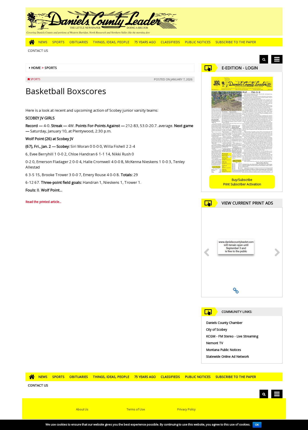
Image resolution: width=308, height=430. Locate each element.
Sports (58, 42)
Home (36, 68)
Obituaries (78, 42)
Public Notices (198, 42)
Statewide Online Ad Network (227, 356)
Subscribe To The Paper (236, 42)
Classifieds (170, 42)
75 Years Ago (145, 42)
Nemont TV (214, 343)
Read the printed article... (43, 202)
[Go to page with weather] (249, 21)
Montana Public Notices (223, 350)
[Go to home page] (30, 42)
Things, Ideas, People (111, 42)
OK (257, 424)
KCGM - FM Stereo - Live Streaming (232, 336)
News (42, 42)
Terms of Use (136, 409)
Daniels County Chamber (224, 323)
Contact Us (38, 50)
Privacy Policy (186, 409)
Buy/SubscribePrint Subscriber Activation (242, 181)
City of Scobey (216, 329)
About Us (82, 409)
